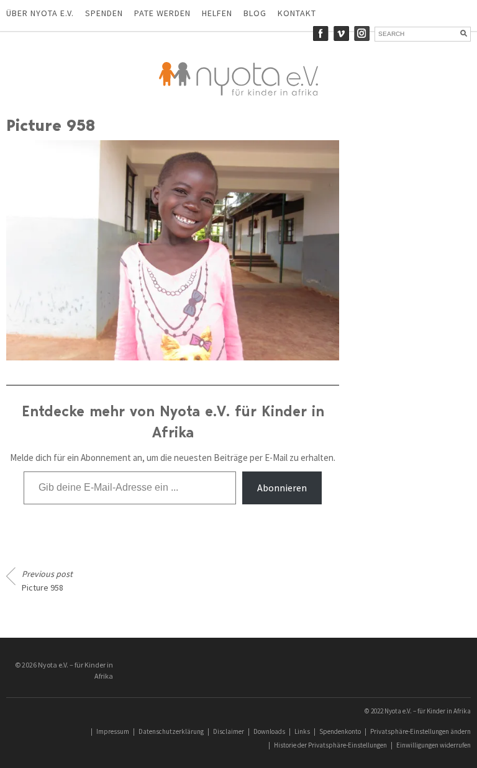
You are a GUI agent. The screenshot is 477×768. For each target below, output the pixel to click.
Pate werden (162, 13)
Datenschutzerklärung (171, 731)
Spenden (104, 13)
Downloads (269, 731)
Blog (254, 13)
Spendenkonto (340, 731)
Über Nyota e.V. (40, 13)
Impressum (112, 731)
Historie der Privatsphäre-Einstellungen (330, 745)
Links (302, 731)
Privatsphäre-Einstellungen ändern (420, 731)
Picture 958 (47, 580)
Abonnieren (282, 487)
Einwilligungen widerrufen (433, 745)
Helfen (217, 13)
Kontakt (297, 13)
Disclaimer (228, 731)
